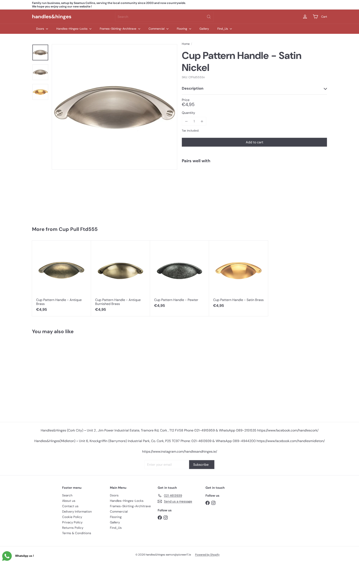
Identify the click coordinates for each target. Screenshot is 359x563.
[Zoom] (114, 106)
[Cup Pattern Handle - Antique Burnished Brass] (120, 278)
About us (68, 501)
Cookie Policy (72, 517)
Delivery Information (77, 511)
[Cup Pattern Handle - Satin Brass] (238, 276)
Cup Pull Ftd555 (78, 229)
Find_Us (223, 28)
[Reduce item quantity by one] (186, 121)
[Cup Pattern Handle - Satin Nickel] (254, 180)
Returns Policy (72, 528)
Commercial (157, 28)
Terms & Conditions (76, 533)
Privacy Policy (72, 522)
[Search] (209, 16)
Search (67, 495)
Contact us (70, 506)
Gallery (204, 28)
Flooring (182, 28)
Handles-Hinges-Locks (72, 28)
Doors (40, 28)
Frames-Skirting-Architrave (118, 28)
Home (186, 44)
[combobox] (164, 16)
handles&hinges (51, 16)
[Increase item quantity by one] (201, 121)
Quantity (188, 113)
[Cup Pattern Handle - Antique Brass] (61, 278)
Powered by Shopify (207, 554)
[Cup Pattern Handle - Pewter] (179, 276)
